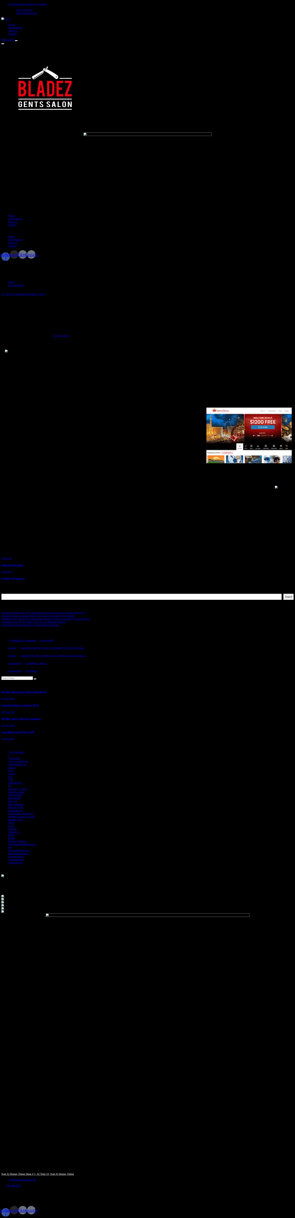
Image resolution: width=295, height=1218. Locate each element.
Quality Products (17, 841)
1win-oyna (14, 758)
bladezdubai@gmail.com (22, 1179)
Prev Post (6, 558)
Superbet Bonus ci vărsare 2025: (20, 705)
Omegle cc (14, 832)
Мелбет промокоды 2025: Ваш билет (23, 692)
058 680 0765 (13, 1185)
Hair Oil (12, 801)
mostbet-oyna (15, 819)
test (10, 847)
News (11, 825)
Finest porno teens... (13, 565)
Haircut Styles (15, 807)
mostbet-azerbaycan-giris (21, 816)
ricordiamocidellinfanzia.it (22, 844)
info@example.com (26, 13)
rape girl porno (61, 335)
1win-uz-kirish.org (18, 761)
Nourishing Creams (35, 663)
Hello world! (47, 640)
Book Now (9, 39)
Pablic (11, 835)
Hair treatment (16, 804)
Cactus (12, 773)
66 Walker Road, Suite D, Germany (27, 4)
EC (10, 785)
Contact (12, 33)
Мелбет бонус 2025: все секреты (21, 718)
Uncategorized (16, 859)
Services (12, 30)
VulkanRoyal (15, 862)
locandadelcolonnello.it (20, 813)
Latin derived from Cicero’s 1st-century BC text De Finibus (52, 647)
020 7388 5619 (24, 10)
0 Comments (18, 294)
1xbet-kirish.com (17, 764)
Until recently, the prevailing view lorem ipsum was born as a (53, 655)
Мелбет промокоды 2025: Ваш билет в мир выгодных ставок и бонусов (43, 612)
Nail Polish (31, 671)
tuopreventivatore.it (18, 853)
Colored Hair (15, 782)
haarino (12, 647)
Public (11, 838)
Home (11, 24)
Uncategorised (16, 285)
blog (10, 770)
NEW (11, 822)
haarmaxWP (14, 663)
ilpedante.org (15, 810)
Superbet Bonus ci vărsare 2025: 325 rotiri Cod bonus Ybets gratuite (38, 615)
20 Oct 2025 (8, 698)
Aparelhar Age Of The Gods (17, 732)
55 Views (6, 294)
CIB (10, 779)
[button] (147, 230)
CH (10, 776)
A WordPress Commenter (22, 640)
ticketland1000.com (18, 850)
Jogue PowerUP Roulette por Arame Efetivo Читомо (30, 625)
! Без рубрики (16, 752)
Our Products (15, 27)
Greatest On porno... (13, 578)
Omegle (12, 828)
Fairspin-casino (16, 792)
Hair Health (14, 798)
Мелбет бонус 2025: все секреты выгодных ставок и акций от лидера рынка (45, 618)
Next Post (6, 571)
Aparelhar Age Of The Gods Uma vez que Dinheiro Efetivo (33, 622)
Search (5, 592)
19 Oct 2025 (8, 738)
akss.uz (12, 767)
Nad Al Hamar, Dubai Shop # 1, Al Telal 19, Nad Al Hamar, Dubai (37, 1174)
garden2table (15, 795)
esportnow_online (17, 789)
